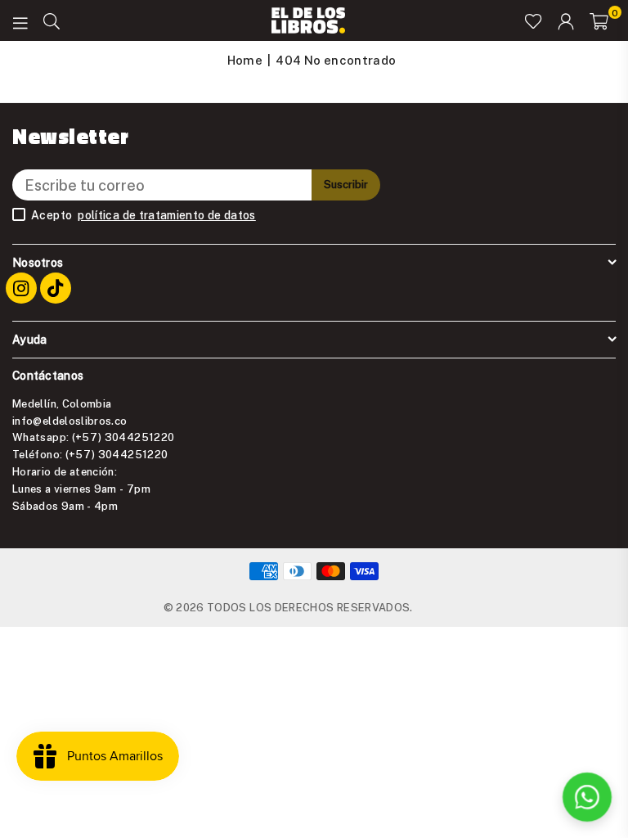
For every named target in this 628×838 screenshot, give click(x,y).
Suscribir (346, 184)
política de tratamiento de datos (167, 215)
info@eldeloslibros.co (70, 420)
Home (244, 59)
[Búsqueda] (51, 20)
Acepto (143, 215)
